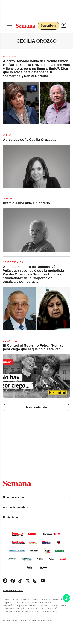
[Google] (5, 580)
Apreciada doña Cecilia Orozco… (29, 139)
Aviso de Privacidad (17, 590)
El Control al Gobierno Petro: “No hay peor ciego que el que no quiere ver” (33, 347)
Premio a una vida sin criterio (26, 203)
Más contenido (36, 407)
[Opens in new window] (12, 580)
